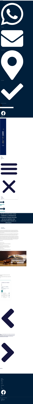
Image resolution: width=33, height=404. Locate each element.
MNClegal (1, 376)
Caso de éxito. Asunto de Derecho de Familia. (4, 245)
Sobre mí (2, 157)
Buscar (1, 106)
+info (9, 293)
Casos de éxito (2, 158)
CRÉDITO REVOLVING (2, 248)
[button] (1, 105)
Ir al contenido (1, 0)
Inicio (1, 156)
